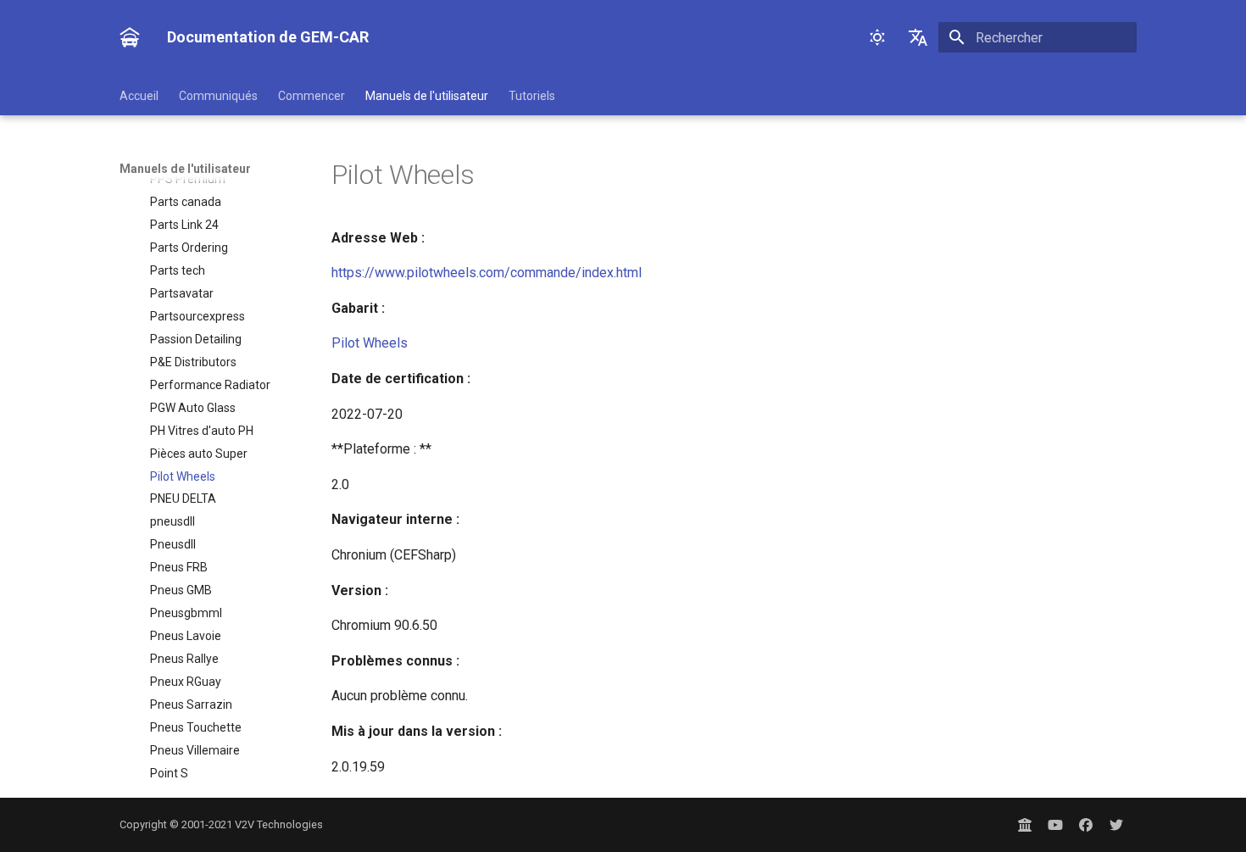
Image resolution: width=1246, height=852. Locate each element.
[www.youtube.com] (1055, 824)
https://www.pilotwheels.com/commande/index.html (486, 273)
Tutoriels (532, 96)
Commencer (311, 96)
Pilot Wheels (369, 343)
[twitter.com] (1116, 824)
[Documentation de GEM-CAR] (130, 37)
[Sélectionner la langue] (918, 37)
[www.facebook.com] (1085, 824)
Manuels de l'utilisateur (426, 96)
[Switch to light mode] (877, 37)
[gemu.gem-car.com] (1024, 824)
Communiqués (218, 96)
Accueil (139, 96)
